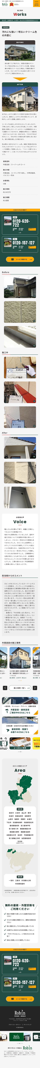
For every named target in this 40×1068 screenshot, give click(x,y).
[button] (4, 658)
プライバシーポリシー (15, 1024)
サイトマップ (27, 1024)
